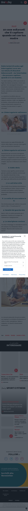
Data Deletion (6, 274)
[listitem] (14, 262)
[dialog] (14, 255)
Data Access (14, 274)
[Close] (25, 236)
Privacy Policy (22, 274)
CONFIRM (8, 269)
